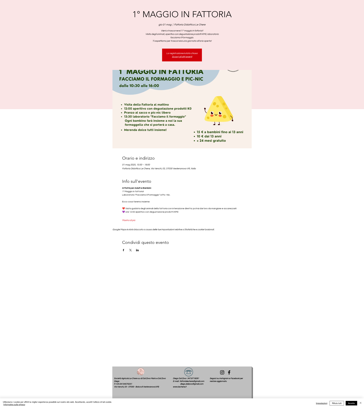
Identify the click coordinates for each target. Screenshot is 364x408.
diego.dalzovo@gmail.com (191, 384)
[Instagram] (222, 372)
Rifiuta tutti (337, 403)
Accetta (351, 403)
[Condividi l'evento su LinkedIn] (137, 250)
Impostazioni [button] (321, 403)
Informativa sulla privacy (14, 404)
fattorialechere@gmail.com (192, 381)
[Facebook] (229, 372)
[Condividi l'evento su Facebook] (123, 250)
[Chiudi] (360, 403)
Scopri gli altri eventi (182, 57)
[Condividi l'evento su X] (130, 250)
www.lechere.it (179, 387)
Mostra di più (128, 220)
